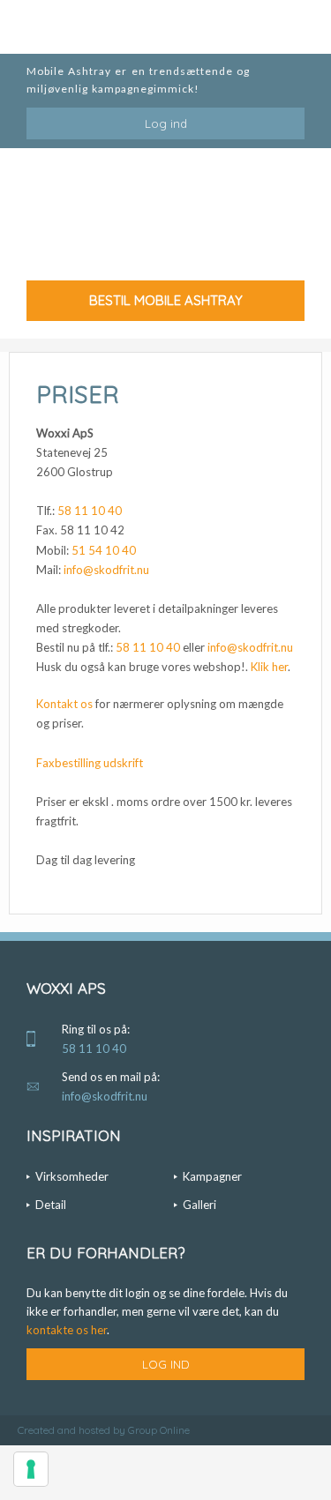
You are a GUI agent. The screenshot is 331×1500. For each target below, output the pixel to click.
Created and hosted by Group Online (104, 1430)
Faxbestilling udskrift (89, 763)
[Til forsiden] (165, 220)
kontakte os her (66, 1330)
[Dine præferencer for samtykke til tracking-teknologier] (31, 1469)
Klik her (269, 667)
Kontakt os (64, 704)
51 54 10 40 (103, 550)
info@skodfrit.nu (106, 570)
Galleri (199, 1205)
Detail (50, 1205)
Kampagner (212, 1176)
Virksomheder (72, 1176)
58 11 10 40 (89, 511)
